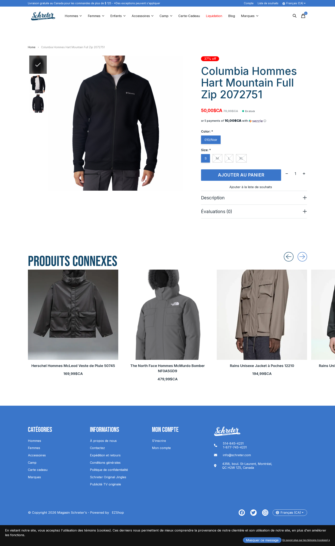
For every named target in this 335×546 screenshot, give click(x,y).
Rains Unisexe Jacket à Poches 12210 (262, 365)
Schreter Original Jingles (108, 477)
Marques (248, 16)
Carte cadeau (37, 470)
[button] (254, 121)
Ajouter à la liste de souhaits (250, 187)
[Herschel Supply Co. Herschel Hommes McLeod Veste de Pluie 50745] (73, 315)
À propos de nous (103, 441)
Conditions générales (105, 463)
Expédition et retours (105, 455)
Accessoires (141, 16)
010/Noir (211, 140)
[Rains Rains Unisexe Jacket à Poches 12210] (262, 315)
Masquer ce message (262, 540)
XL (241, 158)
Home (31, 47)
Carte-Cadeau (189, 16)
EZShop (117, 512)
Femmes (94, 16)
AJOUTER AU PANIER (241, 174)
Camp (164, 16)
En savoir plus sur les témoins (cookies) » (306, 540)
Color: (207, 131)
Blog (231, 16)
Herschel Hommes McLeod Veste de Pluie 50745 (73, 365)
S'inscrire (159, 441)
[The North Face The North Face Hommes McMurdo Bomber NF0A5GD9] (167, 315)
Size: (206, 150)
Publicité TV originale (105, 484)
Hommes (71, 16)
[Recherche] (295, 16)
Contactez (97, 448)
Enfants (116, 16)
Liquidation (214, 16)
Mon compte (161, 448)
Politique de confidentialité (109, 470)
